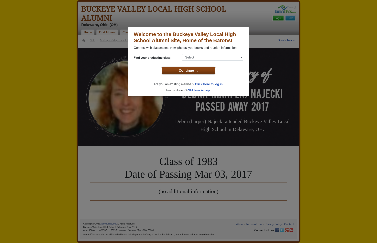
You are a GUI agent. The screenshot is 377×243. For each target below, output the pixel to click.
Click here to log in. (209, 84)
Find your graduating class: (152, 57)
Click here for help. (199, 90)
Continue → (189, 70)
